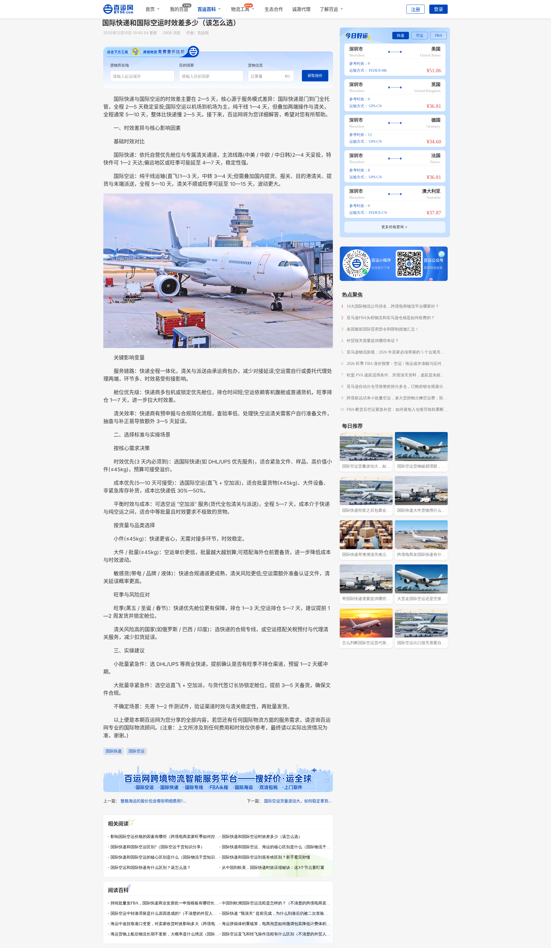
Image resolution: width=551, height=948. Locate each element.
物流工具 (240, 9)
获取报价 (315, 75)
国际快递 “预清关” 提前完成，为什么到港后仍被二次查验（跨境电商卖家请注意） (276, 913)
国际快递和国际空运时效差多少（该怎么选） (262, 836)
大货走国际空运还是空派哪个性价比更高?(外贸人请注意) (421, 599)
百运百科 (206, 9)
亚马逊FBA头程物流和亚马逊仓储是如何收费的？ (391, 318)
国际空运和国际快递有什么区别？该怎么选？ (150, 867)
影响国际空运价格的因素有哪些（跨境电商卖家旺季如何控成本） (165, 836)
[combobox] (142, 76)
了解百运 (329, 9)
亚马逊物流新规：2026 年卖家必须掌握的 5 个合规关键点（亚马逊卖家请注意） (396, 353)
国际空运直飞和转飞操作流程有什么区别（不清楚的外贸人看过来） (276, 934)
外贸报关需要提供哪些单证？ (373, 341)
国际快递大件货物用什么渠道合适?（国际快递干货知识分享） (421, 511)
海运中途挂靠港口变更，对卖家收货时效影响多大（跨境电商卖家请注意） (165, 924)
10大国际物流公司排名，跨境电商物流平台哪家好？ (393, 306)
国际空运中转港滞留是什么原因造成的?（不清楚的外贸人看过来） (165, 913)
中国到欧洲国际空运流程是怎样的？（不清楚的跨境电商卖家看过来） (276, 903)
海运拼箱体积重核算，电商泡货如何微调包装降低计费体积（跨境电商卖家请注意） (276, 924)
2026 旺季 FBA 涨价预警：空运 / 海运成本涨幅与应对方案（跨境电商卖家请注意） (396, 364)
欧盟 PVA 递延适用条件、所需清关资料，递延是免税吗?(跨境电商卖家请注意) (396, 376)
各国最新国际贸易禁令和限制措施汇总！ (383, 329)
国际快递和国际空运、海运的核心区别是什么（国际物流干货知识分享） (276, 847)
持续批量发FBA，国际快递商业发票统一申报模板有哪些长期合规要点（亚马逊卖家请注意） (165, 903)
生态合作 (274, 9)
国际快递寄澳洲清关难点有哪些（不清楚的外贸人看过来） (366, 555)
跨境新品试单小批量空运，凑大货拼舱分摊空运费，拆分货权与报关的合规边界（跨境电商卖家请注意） (397, 399)
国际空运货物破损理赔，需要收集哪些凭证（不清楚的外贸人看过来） (421, 467)
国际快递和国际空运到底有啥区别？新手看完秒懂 (266, 857)
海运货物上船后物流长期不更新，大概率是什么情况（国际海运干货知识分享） (165, 934)
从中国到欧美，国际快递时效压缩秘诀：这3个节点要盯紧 (273, 867)
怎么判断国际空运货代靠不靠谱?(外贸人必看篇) (366, 643)
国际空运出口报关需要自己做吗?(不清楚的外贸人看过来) (421, 643)
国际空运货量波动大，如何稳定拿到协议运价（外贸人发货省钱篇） (324, 800)
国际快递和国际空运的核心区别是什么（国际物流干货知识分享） (165, 857)
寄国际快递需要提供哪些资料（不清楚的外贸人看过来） (366, 599)
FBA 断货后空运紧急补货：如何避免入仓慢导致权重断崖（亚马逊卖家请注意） (397, 410)
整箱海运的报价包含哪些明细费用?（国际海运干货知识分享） (176, 800)
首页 (150, 9)
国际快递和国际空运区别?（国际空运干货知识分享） (157, 847)
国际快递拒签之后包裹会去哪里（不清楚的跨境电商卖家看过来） (366, 511)
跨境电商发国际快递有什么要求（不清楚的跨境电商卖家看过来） (421, 555)
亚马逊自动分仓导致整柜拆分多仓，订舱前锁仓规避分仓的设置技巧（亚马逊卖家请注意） (397, 387)
